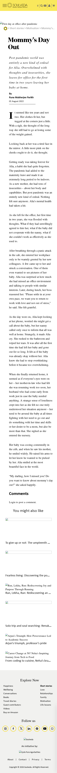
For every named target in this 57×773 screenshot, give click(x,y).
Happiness (8, 686)
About (10, 759)
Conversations (10, 693)
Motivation (32, 28)
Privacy (35, 759)
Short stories (17, 28)
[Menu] (5, 4)
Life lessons (45, 705)
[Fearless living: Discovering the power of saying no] (28, 552)
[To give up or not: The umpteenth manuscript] (28, 520)
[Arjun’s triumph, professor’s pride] (28, 639)
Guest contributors (12, 705)
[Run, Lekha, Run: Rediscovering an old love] (28, 589)
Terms (48, 759)
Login (12, 502)
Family (43, 697)
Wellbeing (8, 690)
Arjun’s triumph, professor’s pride (26, 643)
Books (6, 697)
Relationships (46, 693)
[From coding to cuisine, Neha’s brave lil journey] (28, 657)
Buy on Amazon (10, 712)
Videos (6, 709)
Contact (23, 759)
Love (42, 690)
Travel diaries (9, 701)
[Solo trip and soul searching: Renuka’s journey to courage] (28, 603)
